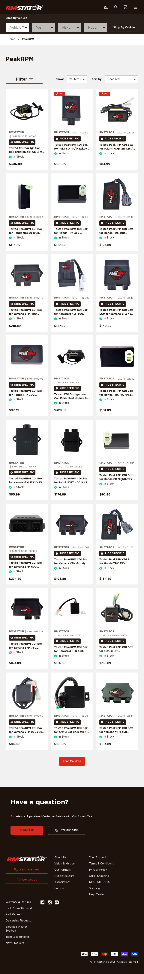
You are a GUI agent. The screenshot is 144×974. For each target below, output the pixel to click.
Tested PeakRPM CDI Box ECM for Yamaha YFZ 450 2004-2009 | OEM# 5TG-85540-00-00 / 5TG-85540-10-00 (116, 318)
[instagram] (50, 903)
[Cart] (125, 7)
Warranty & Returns (18, 902)
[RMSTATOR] (24, 7)
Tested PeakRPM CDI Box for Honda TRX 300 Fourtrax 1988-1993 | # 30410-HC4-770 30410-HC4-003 (25, 399)
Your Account (97, 857)
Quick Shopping (99, 876)
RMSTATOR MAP (100, 882)
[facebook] (42, 903)
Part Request (14, 914)
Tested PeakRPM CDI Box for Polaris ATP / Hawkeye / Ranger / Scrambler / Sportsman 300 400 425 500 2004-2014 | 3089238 (72, 153)
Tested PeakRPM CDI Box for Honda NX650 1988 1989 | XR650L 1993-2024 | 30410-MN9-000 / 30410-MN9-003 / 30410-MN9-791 (26, 239)
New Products (15, 943)
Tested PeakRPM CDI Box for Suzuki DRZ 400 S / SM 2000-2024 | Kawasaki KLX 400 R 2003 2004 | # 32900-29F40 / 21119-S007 (72, 488)
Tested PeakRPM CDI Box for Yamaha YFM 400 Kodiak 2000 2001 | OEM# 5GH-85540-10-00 (26, 316)
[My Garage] (106, 7)
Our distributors (64, 876)
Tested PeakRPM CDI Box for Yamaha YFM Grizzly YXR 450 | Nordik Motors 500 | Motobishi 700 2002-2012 (71, 567)
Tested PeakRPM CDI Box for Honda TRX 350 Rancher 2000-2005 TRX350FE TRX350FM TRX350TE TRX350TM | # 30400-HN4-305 (116, 569)
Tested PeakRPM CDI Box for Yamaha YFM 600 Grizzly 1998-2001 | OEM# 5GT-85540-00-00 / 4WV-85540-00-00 (27, 571)
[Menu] (135, 7)
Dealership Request (18, 920)
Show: (60, 79)
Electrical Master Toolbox (16, 929)
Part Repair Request (19, 908)
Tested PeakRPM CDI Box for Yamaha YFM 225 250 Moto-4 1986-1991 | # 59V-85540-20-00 (26, 734)
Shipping (94, 888)
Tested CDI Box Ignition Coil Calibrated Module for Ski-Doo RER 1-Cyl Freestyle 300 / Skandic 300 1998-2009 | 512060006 (71, 404)
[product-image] (27, 110)
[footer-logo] (27, 858)
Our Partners (62, 870)
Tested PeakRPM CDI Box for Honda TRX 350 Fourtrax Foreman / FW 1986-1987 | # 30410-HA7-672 (71, 237)
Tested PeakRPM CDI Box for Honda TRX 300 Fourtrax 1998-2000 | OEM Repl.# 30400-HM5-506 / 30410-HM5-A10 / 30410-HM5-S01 (117, 239)
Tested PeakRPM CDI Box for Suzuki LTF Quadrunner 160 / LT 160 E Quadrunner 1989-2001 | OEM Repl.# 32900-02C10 (117, 655)
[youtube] (57, 903)
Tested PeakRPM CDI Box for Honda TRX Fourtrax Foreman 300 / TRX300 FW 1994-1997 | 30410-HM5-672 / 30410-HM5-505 (116, 401)
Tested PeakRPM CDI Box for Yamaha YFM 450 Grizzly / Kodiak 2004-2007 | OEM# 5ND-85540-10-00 (117, 736)
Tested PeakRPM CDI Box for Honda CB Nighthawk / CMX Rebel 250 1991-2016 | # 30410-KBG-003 (116, 481)
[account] (115, 7)
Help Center (97, 894)
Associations (62, 882)
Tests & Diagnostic (17, 937)
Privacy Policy (98, 870)
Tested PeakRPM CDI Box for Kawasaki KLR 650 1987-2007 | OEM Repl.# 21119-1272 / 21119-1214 (71, 653)
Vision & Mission (64, 863)
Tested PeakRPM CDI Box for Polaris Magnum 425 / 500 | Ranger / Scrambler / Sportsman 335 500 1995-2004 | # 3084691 (116, 153)
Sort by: (97, 79)
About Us (60, 857)
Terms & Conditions (101, 863)
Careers (59, 888)
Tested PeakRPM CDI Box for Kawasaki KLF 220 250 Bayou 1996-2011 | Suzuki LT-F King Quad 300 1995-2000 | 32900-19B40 (26, 486)
